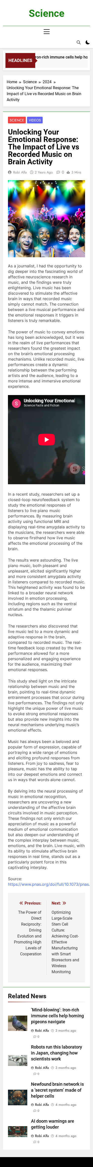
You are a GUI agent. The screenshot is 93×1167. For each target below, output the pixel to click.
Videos (35, 120)
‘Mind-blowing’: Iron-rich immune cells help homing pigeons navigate (57, 1015)
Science (46, 13)
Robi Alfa (20, 172)
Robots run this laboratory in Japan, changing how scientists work (56, 1053)
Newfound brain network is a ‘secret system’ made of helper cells (57, 1090)
